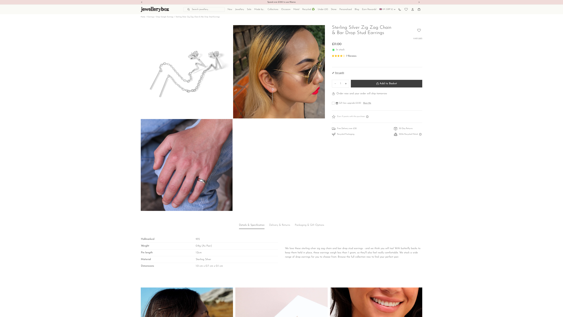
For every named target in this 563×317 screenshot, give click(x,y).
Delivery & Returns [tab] (279, 225)
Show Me (367, 103)
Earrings (150, 17)
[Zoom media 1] (187, 71)
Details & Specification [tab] (251, 225)
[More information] (367, 117)
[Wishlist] (406, 9)
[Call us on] (399, 9)
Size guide (339, 73)
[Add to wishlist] (419, 30)
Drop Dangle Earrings (164, 17)
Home (143, 17)
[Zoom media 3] (187, 165)
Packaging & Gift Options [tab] (309, 225)
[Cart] (419, 9)
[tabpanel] (281, 250)
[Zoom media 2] (279, 71)
